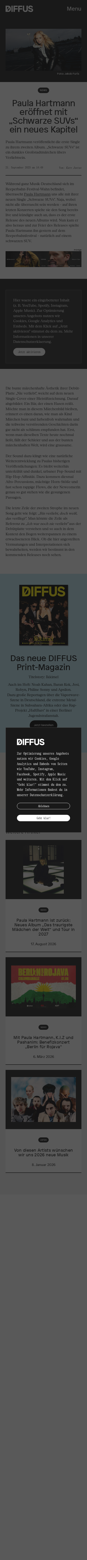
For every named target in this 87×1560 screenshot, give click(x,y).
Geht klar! (44, 818)
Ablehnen (43, 806)
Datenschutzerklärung (46, 795)
